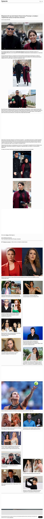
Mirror (7, 235)
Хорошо (40, 517)
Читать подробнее (10, 517)
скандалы (19, 239)
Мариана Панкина (8, 237)
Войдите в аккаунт (7, 242)
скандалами (3, 52)
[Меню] (42, 1)
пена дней (6, 239)
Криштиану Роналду (20, 51)
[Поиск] (40, 1)
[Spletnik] (4, 1)
